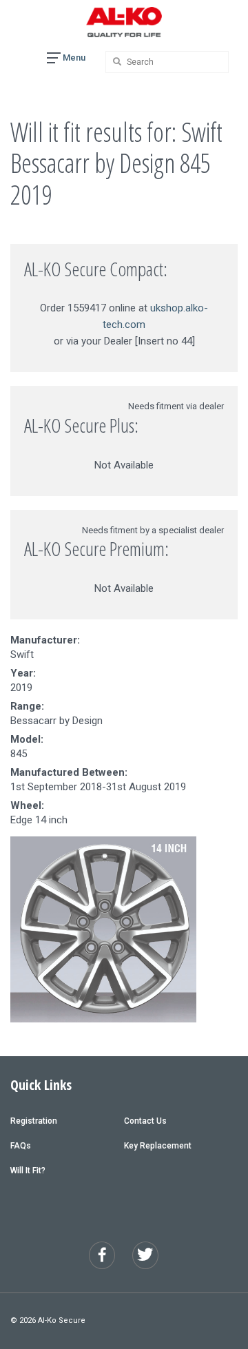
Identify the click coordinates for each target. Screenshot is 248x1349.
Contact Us (145, 1121)
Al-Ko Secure (61, 1320)
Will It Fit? (27, 1170)
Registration (33, 1121)
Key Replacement (158, 1146)
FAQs (20, 1146)
